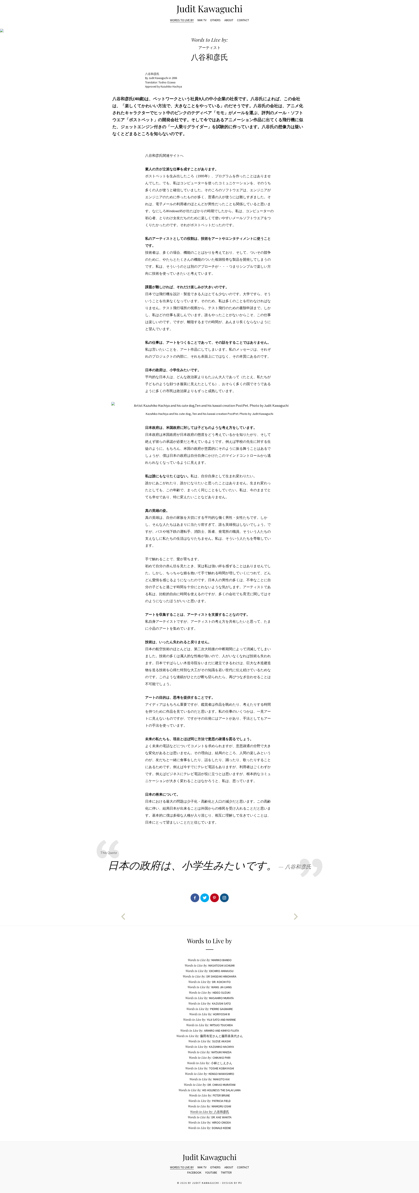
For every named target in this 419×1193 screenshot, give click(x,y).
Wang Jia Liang (209, 987)
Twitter (226, 1172)
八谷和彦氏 (209, 1112)
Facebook (194, 1172)
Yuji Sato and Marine (209, 1020)
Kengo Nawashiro (209, 1074)
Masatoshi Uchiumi (210, 965)
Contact (243, 20)
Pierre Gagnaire (209, 1009)
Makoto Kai (209, 1079)
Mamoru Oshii (209, 1106)
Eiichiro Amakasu (209, 971)
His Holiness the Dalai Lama (210, 1090)
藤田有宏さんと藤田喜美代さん (209, 1036)
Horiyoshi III (209, 1014)
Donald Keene (209, 1128)
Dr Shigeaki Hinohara (209, 976)
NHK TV (201, 20)
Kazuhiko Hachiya (209, 1047)
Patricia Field (209, 1101)
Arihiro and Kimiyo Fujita (209, 1031)
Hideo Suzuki (209, 993)
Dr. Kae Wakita (210, 1117)
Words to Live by (182, 20)
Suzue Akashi (209, 1041)
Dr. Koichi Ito (209, 982)
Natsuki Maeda (210, 1052)
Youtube (211, 1172)
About (228, 20)
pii (240, 1182)
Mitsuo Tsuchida (209, 1025)
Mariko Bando (210, 960)
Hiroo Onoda (209, 1122)
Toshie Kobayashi (209, 1068)
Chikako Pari (209, 1058)
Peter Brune (209, 1095)
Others (215, 20)
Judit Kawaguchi (209, 8)
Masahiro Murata (209, 998)
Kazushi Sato (209, 1003)
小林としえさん (209, 1063)
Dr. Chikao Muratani (209, 1085)
